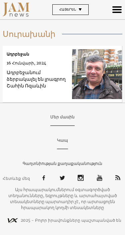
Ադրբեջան (18, 54)
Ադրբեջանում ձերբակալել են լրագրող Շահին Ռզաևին (36, 79)
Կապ (62, 140)
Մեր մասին (62, 116)
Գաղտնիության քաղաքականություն (62, 163)
